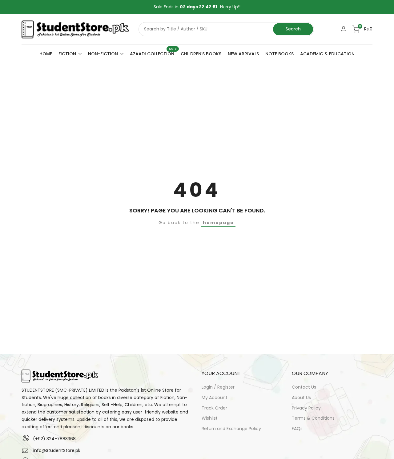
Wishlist (210, 418)
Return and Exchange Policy (231, 428)
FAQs (297, 428)
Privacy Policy (306, 408)
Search (293, 29)
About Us (301, 397)
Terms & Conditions (313, 418)
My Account (214, 397)
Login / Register (218, 387)
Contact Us (304, 387)
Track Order (214, 408)
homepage (218, 223)
